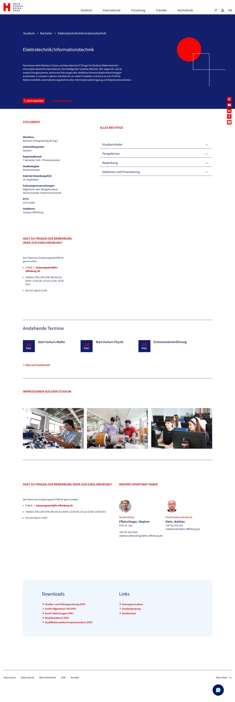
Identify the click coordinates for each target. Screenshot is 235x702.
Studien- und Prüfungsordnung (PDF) (65, 604)
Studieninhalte (112, 144)
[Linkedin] (229, 111)
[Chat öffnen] (218, 690)
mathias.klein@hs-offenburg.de (183, 529)
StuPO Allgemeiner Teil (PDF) (60, 609)
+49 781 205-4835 (128, 532)
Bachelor (46, 33)
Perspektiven (111, 154)
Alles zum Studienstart (38, 365)
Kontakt (75, 677)
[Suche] (215, 10)
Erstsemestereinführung (170, 342)
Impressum (10, 677)
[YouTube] (229, 105)
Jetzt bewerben (35, 101)
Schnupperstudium (132, 604)
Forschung (138, 11)
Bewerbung (110, 163)
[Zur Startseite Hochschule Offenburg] (21, 7)
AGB (63, 677)
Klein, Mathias (175, 521)
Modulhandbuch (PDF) (57, 618)
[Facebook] (229, 116)
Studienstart (129, 613)
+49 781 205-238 (174, 525)
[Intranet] (222, 10)
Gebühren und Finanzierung (121, 172)
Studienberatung (62, 101)
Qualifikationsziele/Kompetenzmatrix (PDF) (68, 622)
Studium (86, 11)
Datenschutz (27, 677)
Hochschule (185, 11)
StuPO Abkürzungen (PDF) (59, 613)
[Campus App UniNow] (229, 122)
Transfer (161, 11)
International (111, 11)
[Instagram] (229, 99)
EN (229, 10)
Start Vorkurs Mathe (51, 342)
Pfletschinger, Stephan (134, 521)
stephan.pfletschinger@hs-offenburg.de (140, 536)
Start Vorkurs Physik (109, 342)
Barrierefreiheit (47, 677)
